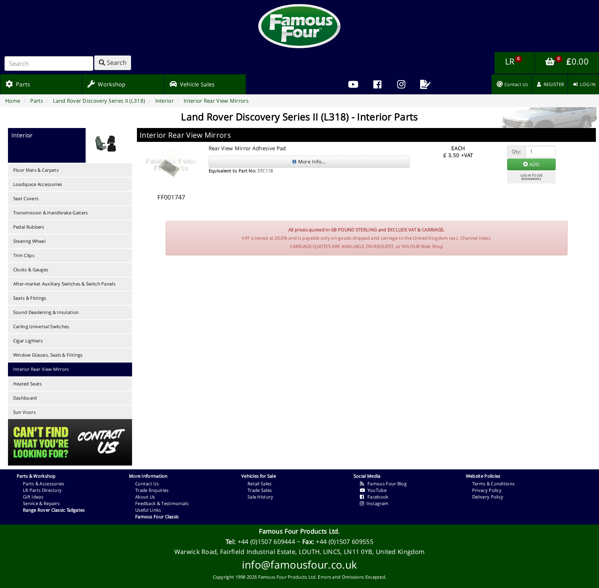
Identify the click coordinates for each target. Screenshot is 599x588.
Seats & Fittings (29, 298)
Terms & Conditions (493, 483)
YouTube (376, 490)
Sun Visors (24, 412)
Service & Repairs (41, 503)
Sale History (261, 497)
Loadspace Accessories (37, 184)
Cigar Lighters (28, 341)
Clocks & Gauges (31, 269)
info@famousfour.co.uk (299, 564)
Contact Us (147, 483)
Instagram (376, 503)
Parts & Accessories (43, 483)
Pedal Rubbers (28, 227)
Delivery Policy (488, 497)
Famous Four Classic (157, 516)
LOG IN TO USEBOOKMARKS (531, 177)
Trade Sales (260, 490)
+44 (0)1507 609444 (266, 541)
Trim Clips (23, 255)
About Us (145, 497)
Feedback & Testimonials (162, 503)
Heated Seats (27, 384)
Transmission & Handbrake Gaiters (50, 213)
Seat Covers (25, 198)
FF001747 (171, 197)
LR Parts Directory (42, 490)
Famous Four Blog (385, 483)
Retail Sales (260, 483)
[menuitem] (377, 84)
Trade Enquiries (152, 490)
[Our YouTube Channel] (353, 84)
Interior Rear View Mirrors (41, 369)
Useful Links (148, 510)
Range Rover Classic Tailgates (54, 510)
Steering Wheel (29, 241)
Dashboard (25, 398)
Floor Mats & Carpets (36, 170)
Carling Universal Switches (41, 326)
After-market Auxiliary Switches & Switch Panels (64, 284)
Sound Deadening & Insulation (46, 312)
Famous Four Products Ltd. (299, 531)
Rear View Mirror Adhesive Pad (247, 148)
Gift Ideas (33, 497)
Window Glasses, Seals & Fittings (48, 355)
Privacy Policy (487, 490)
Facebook (376, 497)
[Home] (299, 26)
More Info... (311, 161)
